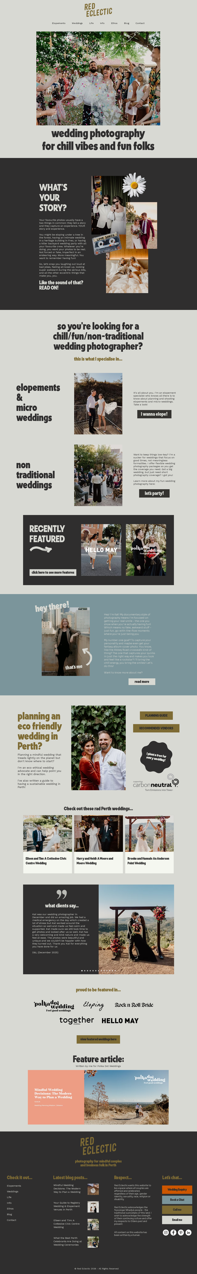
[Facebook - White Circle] (173, 1233)
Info (9, 1202)
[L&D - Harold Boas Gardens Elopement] (109, 970)
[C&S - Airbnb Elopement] (106, 970)
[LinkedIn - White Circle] (188, 1233)
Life (9, 1197)
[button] (58, 23)
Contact (11, 1220)
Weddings (12, 1191)
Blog (9, 1214)
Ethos (10, 1208)
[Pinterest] (181, 1233)
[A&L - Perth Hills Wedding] (104, 970)
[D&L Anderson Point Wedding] (81, 970)
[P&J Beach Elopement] (95, 970)
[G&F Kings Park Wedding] (84, 970)
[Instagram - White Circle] (166, 1233)
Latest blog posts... (70, 1177)
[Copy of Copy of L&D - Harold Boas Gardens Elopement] (115, 970)
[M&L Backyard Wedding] (93, 970)
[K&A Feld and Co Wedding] (90, 970)
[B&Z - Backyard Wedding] (98, 970)
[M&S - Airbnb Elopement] (101, 970)
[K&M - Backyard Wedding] (112, 970)
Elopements (14, 1185)
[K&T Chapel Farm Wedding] (87, 970)
